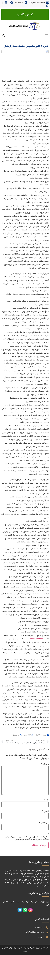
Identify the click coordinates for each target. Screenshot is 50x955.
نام (46, 800)
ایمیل (45, 811)
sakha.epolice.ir (36, 638)
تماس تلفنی (25, 14)
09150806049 (18, 2)
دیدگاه (45, 764)
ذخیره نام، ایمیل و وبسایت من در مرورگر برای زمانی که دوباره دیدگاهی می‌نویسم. (27, 838)
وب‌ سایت (44, 822)
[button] (46, 35)
